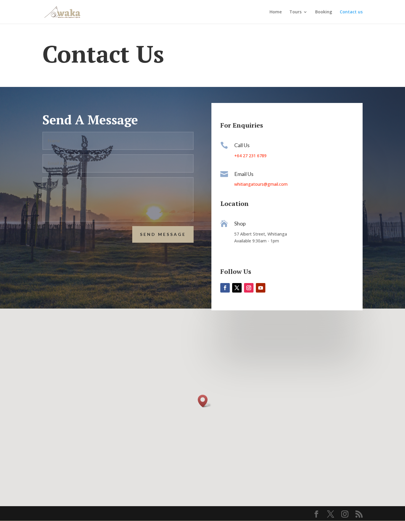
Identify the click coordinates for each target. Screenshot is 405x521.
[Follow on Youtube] (260, 288)
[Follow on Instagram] (248, 288)
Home (276, 12)
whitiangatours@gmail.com (261, 184)
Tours (295, 12)
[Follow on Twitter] (237, 288)
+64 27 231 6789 (250, 155)
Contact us (351, 12)
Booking (323, 12)
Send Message (163, 234)
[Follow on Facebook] (225, 288)
